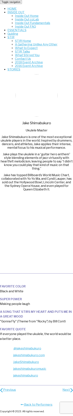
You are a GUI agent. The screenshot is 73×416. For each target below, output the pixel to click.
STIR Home (23, 41)
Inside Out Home (27, 16)
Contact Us (23, 59)
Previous (9, 390)
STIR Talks (22, 51)
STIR (10, 37)
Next (66, 390)
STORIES (13, 69)
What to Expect (26, 48)
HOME (12, 9)
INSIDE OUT (16, 12)
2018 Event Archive (29, 62)
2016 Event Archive (29, 66)
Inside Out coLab (27, 19)
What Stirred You (27, 55)
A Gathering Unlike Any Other (36, 44)
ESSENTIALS (16, 30)
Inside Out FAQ (25, 26)
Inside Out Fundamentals (32, 23)
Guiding (12, 34)
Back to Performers (38, 404)
